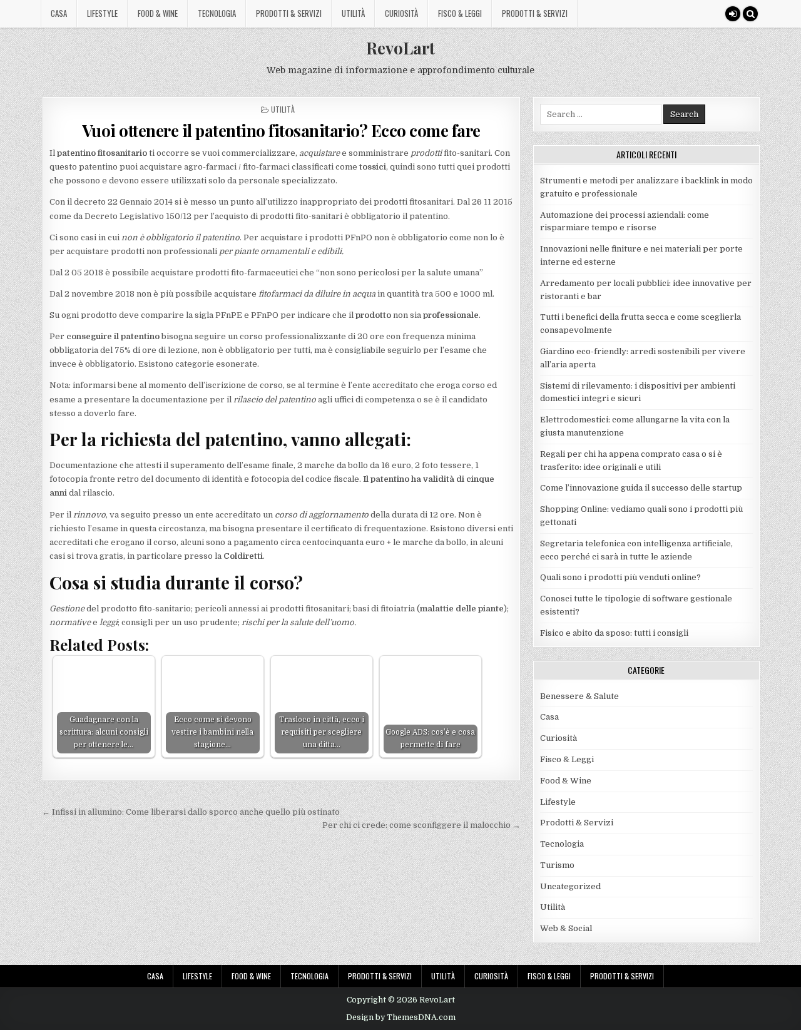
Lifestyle (102, 13)
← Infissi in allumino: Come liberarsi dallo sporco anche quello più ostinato (191, 812)
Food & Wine (158, 13)
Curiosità (401, 13)
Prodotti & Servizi (289, 13)
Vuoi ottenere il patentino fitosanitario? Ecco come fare (281, 130)
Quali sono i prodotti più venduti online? (620, 577)
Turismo (557, 865)
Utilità (353, 13)
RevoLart (400, 48)
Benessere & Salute (579, 696)
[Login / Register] (732, 13)
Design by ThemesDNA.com (401, 1017)
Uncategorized (570, 886)
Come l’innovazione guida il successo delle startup (641, 487)
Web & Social (566, 928)
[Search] (750, 13)
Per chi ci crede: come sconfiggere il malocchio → (421, 825)
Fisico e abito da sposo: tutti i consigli (614, 633)
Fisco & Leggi (460, 13)
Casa (59, 13)
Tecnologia (217, 13)
